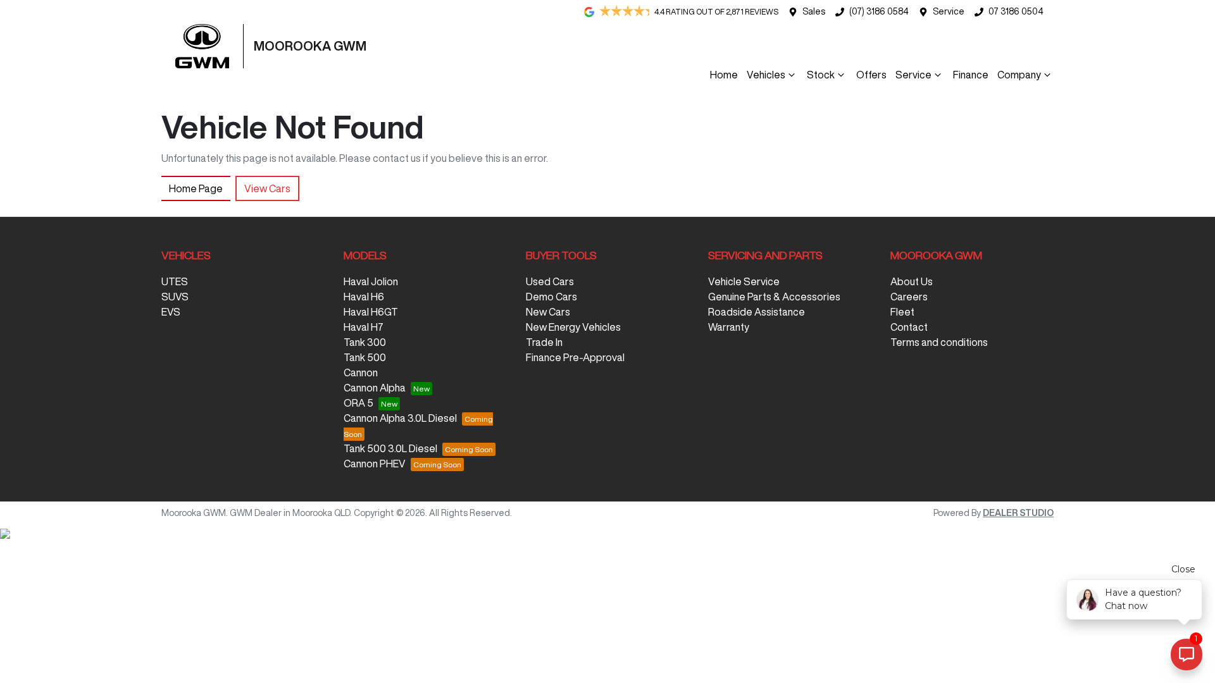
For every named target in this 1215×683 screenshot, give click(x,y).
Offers (871, 75)
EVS (170, 312)
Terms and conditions (939, 342)
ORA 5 (358, 403)
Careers (909, 297)
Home (724, 75)
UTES (174, 281)
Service (948, 11)
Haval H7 (363, 327)
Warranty (728, 327)
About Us (911, 281)
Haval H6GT (371, 312)
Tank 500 (365, 357)
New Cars (548, 312)
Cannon (361, 372)
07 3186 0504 (1016, 11)
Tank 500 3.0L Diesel (390, 448)
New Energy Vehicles (573, 327)
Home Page (196, 188)
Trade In (544, 342)
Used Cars (550, 281)
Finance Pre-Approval (575, 357)
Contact (909, 327)
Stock (821, 75)
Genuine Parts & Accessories (774, 297)
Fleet (902, 312)
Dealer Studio (1018, 512)
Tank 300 (365, 342)
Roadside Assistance (756, 312)
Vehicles (766, 75)
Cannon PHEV (375, 463)
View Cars (267, 188)
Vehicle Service (744, 281)
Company (1019, 75)
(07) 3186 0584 (879, 11)
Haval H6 (364, 297)
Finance (970, 75)
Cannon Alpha (375, 388)
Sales (813, 11)
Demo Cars (551, 297)
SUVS (175, 297)
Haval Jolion (371, 281)
